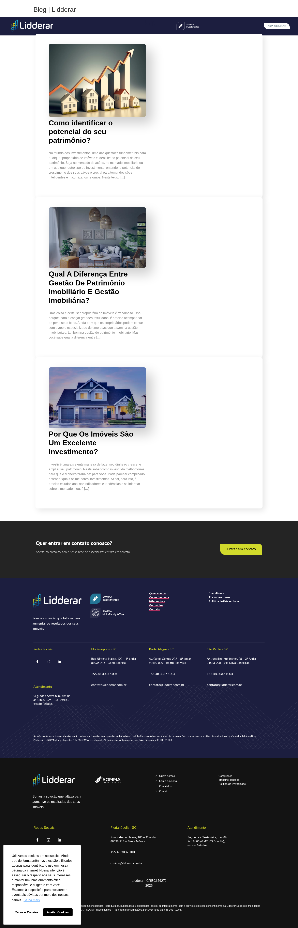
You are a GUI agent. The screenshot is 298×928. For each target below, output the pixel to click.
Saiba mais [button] (32, 900)
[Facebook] (37, 662)
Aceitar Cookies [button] (58, 912)
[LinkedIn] (59, 662)
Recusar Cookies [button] (26, 912)
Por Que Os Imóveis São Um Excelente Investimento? (91, 443)
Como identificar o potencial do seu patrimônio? (81, 131)
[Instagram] (48, 662)
